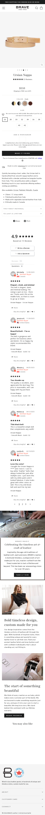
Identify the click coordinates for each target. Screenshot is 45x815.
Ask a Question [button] (24, 254)
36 (33, 119)
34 (28, 119)
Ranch (30, 103)
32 (22, 119)
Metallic (29, 190)
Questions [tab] (16, 266)
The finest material (13, 208)
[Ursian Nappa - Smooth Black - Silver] (6, 756)
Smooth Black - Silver (19, 103)
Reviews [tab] (15, 261)
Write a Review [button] (24, 248)
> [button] (30, 504)
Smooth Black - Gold (13, 103)
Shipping (16, 91)
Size (22, 110)
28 (11, 119)
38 (39, 119)
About (5, 792)
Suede (35, 190)
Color (22, 99)
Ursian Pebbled (19, 190)
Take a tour (22, 575)
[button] (28, 312)
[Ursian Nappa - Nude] (8, 756)
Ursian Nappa (15, 302)
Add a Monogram (22, 134)
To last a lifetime (12, 213)
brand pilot (27, 813)
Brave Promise (14, 715)
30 (16, 119)
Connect (6, 806)
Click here (22, 166)
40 (19, 125)
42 (25, 125)
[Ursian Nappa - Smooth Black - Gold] (3, 756)
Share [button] (15, 308)
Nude (24, 103)
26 (5, 119)
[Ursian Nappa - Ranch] (11, 756)
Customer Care (9, 799)
